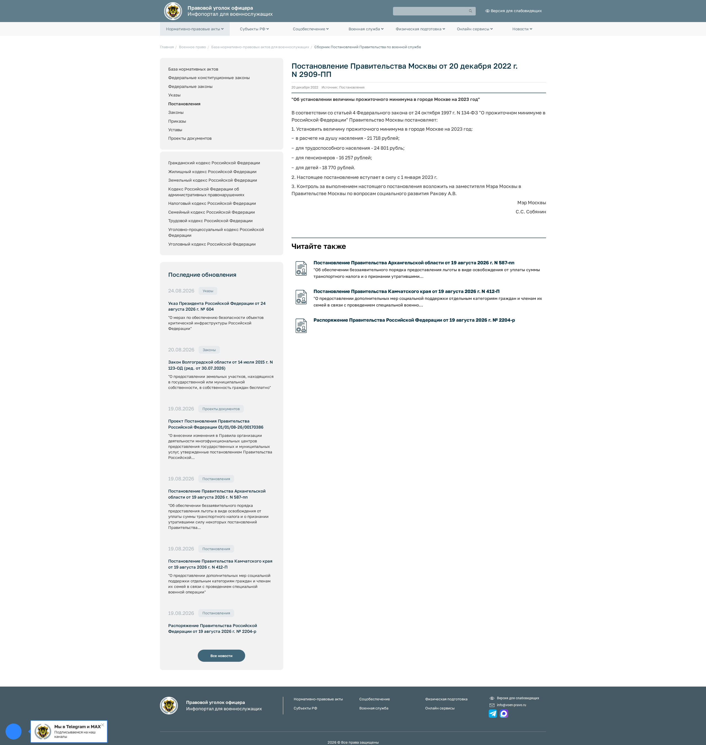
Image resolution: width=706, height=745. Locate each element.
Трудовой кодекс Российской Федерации (210, 220)
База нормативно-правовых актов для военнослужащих (260, 47)
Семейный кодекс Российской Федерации (211, 211)
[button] (195, 29)
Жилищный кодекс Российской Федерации (212, 171)
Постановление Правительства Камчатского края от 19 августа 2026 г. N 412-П (220, 563)
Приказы (177, 121)
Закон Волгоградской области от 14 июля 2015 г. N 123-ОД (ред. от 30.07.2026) (220, 364)
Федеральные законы (190, 86)
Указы (174, 94)
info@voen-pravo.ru (511, 705)
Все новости (221, 655)
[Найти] (471, 11)
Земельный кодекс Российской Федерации (212, 179)
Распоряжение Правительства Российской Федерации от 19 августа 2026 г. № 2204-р (212, 628)
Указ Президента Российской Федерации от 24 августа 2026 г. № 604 (217, 306)
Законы (176, 112)
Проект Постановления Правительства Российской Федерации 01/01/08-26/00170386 (215, 423)
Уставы (175, 129)
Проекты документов (190, 138)
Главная (167, 47)
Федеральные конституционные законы (209, 77)
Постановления (184, 103)
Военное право (192, 47)
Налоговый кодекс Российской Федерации (212, 203)
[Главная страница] (173, 10)
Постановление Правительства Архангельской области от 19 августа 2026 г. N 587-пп (217, 493)
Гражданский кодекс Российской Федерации (214, 162)
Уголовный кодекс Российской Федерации (212, 243)
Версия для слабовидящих (516, 10)
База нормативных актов (193, 68)
